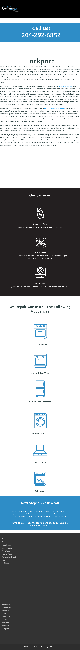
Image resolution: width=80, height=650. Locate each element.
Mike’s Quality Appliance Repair (54, 108)
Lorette (4, 614)
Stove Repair (6, 545)
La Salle (5, 620)
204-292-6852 (41, 34)
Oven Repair (6, 551)
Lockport (5, 629)
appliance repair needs (20, 514)
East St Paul (6, 608)
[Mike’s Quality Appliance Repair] (11, 9)
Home (4, 539)
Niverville (5, 611)
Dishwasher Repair (9, 557)
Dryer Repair (7, 542)
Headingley (6, 605)
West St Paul (6, 617)
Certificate (5, 563)
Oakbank (5, 626)
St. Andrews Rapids (65, 86)
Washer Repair (7, 554)
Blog (3, 560)
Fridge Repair (7, 548)
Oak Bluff (5, 623)
